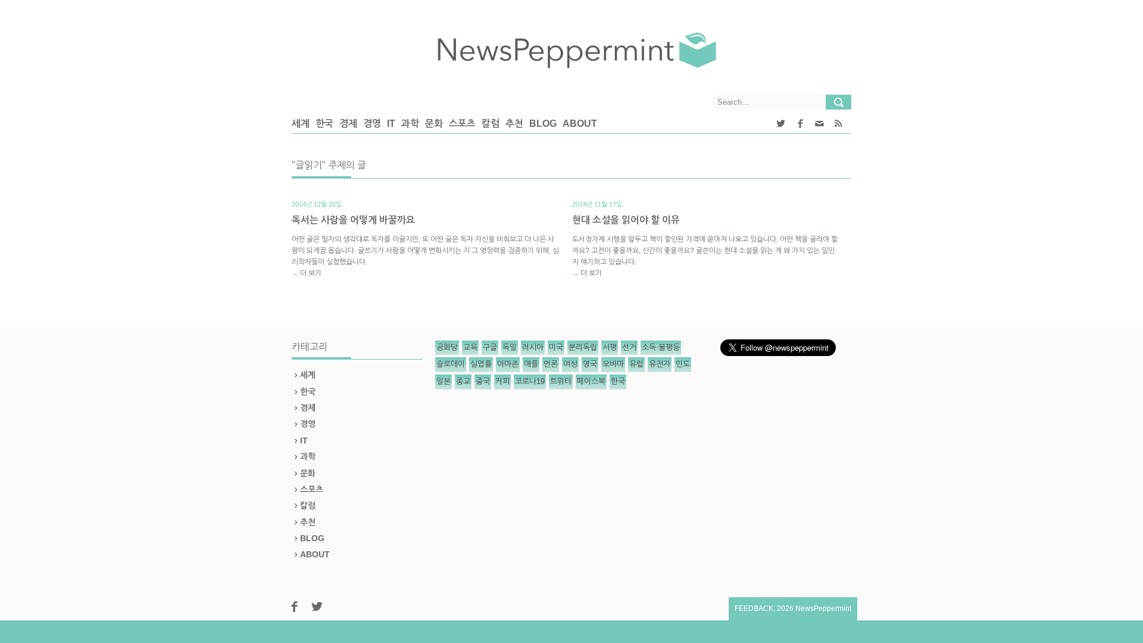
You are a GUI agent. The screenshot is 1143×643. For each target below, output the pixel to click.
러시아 (533, 347)
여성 (570, 364)
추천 (514, 123)
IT (391, 123)
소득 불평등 (661, 347)
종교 (463, 381)
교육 (470, 347)
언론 (551, 364)
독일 (509, 347)
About (580, 123)
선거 (629, 347)
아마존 (508, 364)
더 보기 (310, 273)
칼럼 (490, 123)
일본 (443, 381)
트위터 (561, 381)
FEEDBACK (754, 608)
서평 (609, 347)
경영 (372, 123)
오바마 (613, 364)
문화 (434, 123)
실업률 (481, 364)
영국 (590, 364)
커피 (502, 381)
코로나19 (530, 381)
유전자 (659, 364)
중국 (483, 381)
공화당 (447, 347)
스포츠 (462, 123)
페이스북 (591, 381)
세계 (301, 123)
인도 (683, 364)
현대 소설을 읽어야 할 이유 (626, 220)
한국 (324, 123)
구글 (490, 347)
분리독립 (583, 347)
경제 (348, 123)
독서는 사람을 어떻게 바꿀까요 (353, 220)
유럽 (636, 364)
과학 (410, 123)
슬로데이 (450, 364)
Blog (543, 123)
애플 (531, 364)
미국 (556, 347)
